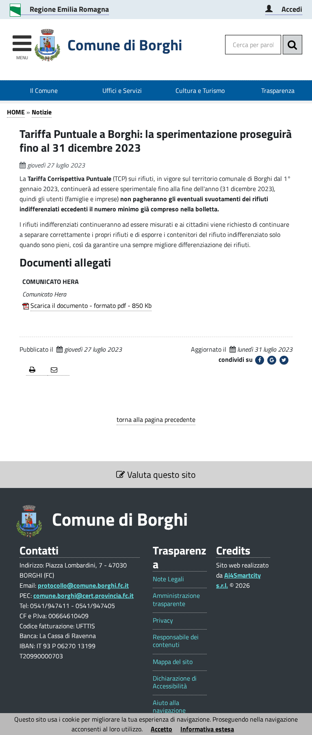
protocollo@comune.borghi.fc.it (83, 585)
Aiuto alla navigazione (169, 706)
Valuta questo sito (160, 474)
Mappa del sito (173, 662)
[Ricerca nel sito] (292, 44)
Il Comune (44, 90)
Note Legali (168, 579)
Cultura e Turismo (200, 90)
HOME (16, 112)
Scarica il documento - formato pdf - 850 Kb (91, 305)
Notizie (42, 112)
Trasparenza (278, 90)
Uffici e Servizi (122, 90)
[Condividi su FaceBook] (259, 360)
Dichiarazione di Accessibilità (175, 682)
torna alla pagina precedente (156, 419)
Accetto (161, 729)
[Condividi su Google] (271, 360)
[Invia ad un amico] (58, 370)
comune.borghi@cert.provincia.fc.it (83, 595)
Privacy (163, 620)
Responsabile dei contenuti (176, 641)
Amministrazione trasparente (176, 599)
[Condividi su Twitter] (284, 360)
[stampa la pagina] (37, 370)
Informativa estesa (207, 729)
